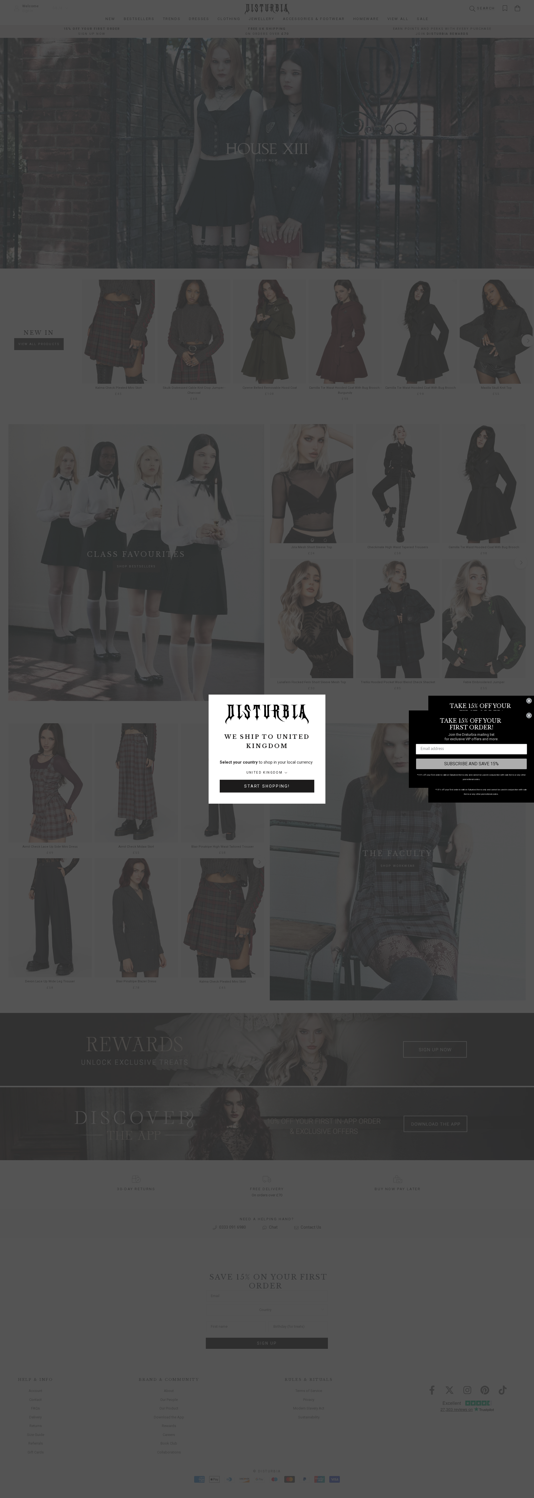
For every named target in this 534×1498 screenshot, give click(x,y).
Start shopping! (267, 786)
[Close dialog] (529, 701)
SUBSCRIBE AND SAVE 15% (471, 763)
